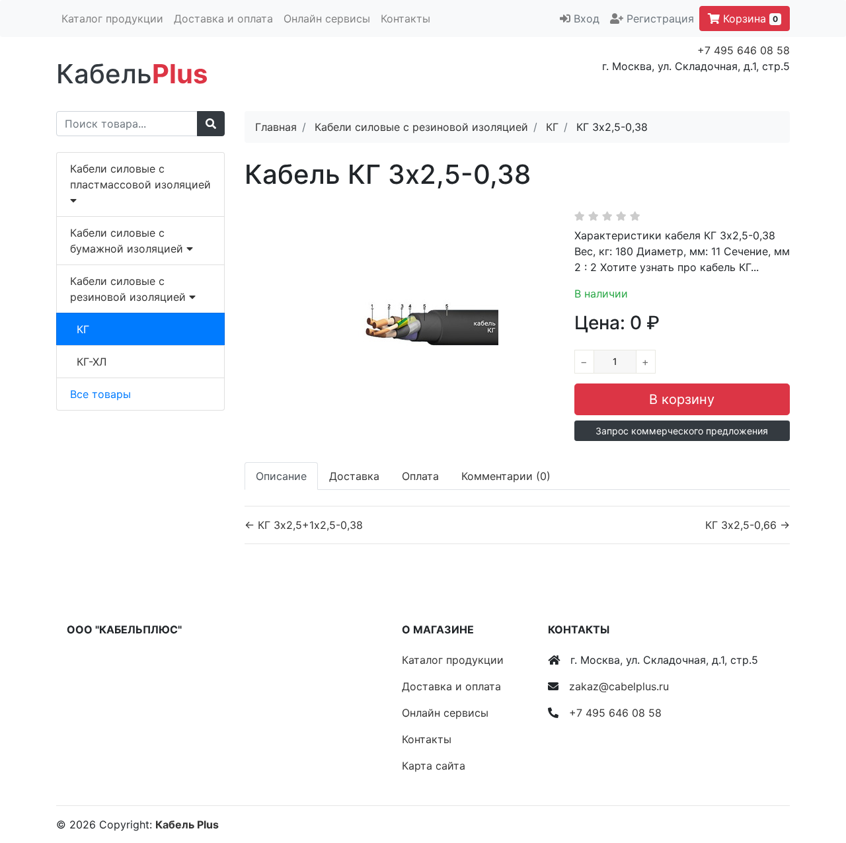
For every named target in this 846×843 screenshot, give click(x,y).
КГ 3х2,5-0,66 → (747, 525)
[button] (682, 431)
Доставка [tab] (354, 476)
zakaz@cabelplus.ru (619, 686)
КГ (83, 329)
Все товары (100, 394)
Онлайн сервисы (327, 18)
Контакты (405, 18)
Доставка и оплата (223, 18)
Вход (586, 18)
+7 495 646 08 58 (743, 50)
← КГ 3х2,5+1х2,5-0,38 (304, 525)
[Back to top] (816, 780)
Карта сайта (433, 765)
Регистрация (660, 18)
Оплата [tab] (420, 476)
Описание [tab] (281, 476)
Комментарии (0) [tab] (506, 476)
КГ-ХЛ (91, 361)
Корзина (749, 18)
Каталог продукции (112, 18)
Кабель (132, 74)
